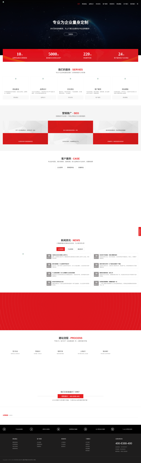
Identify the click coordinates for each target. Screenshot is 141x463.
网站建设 (84, 4)
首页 (78, 4)
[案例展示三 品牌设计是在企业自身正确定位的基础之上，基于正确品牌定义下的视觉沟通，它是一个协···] (53, 213)
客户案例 (105, 4)
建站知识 (80, 249)
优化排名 (98, 4)
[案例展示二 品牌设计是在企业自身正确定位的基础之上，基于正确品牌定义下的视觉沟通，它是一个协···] (88, 213)
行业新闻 (70, 249)
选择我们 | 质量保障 (71, 311)
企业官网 (60, 167)
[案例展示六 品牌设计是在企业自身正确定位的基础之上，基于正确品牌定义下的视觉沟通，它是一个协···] (88, 185)
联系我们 (132, 4)
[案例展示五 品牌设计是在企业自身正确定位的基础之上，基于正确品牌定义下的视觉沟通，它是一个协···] (123, 185)
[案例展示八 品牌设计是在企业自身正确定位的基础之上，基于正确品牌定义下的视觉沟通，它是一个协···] (18, 185)
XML (35, 459)
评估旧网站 (36, 378)
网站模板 (119, 4)
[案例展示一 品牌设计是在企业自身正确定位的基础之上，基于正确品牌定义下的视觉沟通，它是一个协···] (123, 213)
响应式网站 (15, 446)
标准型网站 (15, 444)
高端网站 (81, 167)
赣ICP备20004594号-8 (28, 459)
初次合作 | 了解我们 (48, 311)
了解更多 (70, 34)
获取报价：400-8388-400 (70, 396)
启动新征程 (105, 378)
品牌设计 (91, 4)
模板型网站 (15, 442)
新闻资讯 (112, 4)
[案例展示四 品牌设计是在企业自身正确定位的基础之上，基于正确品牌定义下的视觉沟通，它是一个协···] (18, 213)
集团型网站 (15, 448)
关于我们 (125, 4)
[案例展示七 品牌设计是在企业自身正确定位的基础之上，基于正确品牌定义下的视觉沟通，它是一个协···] (53, 185)
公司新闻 (60, 249)
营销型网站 (70, 167)
